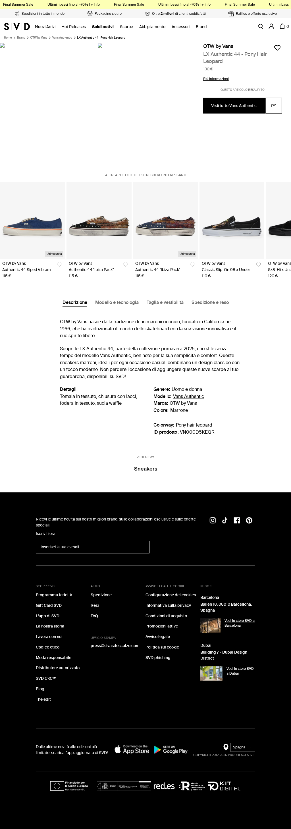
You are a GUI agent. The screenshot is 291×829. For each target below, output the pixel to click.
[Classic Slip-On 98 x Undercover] (232, 220)
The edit (43, 699)
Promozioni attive (162, 626)
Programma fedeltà (54, 595)
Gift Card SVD (49, 605)
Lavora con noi (49, 636)
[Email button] (273, 106)
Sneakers (145, 469)
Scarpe (126, 26)
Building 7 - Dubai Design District (223, 655)
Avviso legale (158, 636)
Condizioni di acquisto (166, 616)
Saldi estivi (103, 26)
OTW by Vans (38, 37)
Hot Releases (73, 26)
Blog (40, 689)
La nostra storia (50, 626)
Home (8, 37)
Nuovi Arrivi (45, 26)
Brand (201, 26)
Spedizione (101, 595)
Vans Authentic (62, 37)
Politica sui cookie (162, 647)
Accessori (181, 26)
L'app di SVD (47, 616)
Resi (95, 605)
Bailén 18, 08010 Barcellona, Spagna (226, 607)
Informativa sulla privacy (168, 605)
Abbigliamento (152, 26)
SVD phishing (158, 657)
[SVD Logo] (17, 26)
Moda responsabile (53, 657)
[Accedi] (271, 26)
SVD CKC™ (46, 678)
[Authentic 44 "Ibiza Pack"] (99, 220)
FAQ (94, 616)
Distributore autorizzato (58, 668)
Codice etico (47, 647)
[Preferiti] (277, 47)
